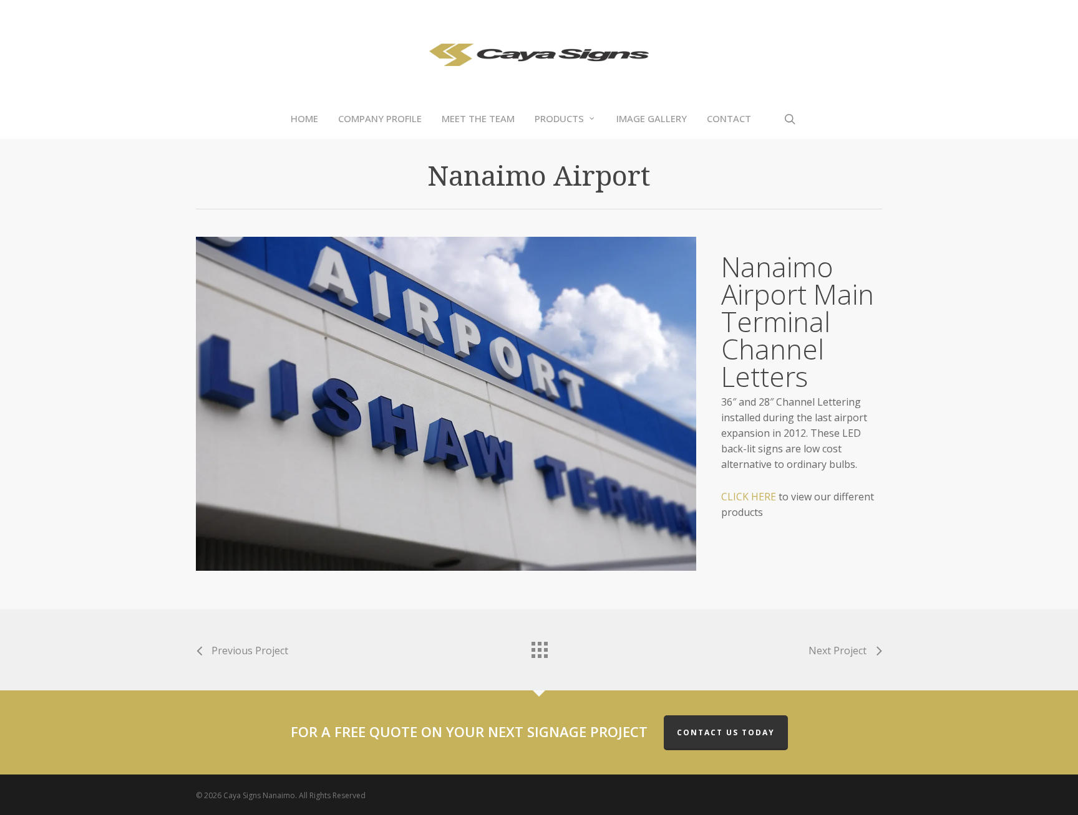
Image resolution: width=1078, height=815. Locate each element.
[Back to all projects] (539, 646)
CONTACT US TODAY (726, 732)
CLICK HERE (750, 496)
